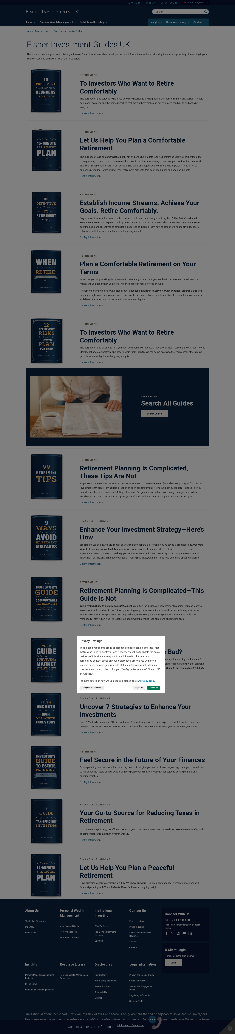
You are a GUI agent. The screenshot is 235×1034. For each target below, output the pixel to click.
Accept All (153, 688)
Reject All (139, 688)
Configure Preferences (91, 688)
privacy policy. (147, 680)
